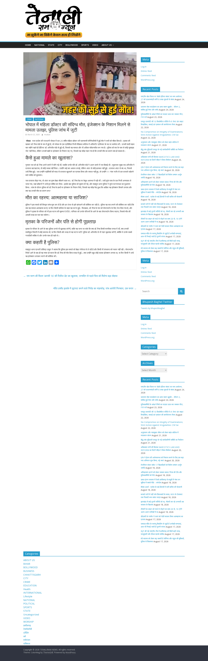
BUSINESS (28, 571)
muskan (47, 134)
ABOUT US (29, 560)
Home (28, 45)
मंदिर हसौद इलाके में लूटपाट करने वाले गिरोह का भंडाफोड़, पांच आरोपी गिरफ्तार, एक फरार (95, 288)
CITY (60, 45)
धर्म (24, 636)
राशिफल (26, 643)
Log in (143, 66)
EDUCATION (30, 585)
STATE (51, 45)
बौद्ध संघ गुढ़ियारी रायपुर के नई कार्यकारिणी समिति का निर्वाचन (162, 149)
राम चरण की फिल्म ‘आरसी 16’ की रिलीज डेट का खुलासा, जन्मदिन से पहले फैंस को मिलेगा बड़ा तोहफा (70, 276)
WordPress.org (147, 79)
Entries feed (146, 71)
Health (26, 589)
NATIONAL (39, 45)
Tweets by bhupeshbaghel (153, 308)
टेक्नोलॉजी (27, 629)
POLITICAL (29, 603)
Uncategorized (31, 614)
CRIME (29, 119)
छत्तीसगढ (27, 625)
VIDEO (95, 45)
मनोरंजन (26, 639)
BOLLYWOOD (72, 45)
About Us (107, 45)
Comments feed (148, 75)
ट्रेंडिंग (26, 632)
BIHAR (26, 563)
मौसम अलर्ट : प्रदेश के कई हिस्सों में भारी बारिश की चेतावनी (161, 196)
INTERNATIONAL (32, 592)
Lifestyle (27, 596)
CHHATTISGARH (32, 574)
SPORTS (85, 45)
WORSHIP (28, 621)
